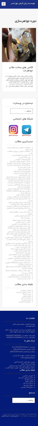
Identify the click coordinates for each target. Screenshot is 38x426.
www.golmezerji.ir (28, 358)
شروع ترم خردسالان (24, 187)
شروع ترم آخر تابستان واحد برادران (18, 165)
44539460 (18, 338)
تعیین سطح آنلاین (29, 362)
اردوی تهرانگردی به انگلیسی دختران (18, 206)
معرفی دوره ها (26, 300)
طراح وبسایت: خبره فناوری (10, 416)
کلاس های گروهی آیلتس (22, 216)
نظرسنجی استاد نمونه (23, 195)
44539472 (10, 338)
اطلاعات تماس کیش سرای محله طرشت (18, 179)
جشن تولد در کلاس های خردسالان (19, 203)
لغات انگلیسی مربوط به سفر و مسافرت (18, 243)
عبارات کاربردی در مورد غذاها (20, 249)
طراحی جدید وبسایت (23, 279)
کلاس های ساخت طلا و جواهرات (20, 204)
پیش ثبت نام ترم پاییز (23, 253)
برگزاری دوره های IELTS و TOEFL (18, 191)
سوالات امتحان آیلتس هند (21, 257)
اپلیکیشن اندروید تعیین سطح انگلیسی (17, 238)
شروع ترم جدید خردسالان (22, 171)
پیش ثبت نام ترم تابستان (22, 260)
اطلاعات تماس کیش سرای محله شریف (18, 177)
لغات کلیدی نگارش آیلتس (22, 251)
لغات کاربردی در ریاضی (23, 247)
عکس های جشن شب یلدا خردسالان (19, 232)
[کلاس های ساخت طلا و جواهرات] (19, 45)
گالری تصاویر (27, 296)
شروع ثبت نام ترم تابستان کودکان (19, 181)
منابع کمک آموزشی (25, 302)
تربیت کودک (27, 294)
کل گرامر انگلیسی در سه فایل (20, 275)
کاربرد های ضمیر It (24, 168)
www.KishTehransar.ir (20, 347)
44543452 (10, 336)
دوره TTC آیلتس (24, 158)
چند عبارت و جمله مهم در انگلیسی (19, 226)
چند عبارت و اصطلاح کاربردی (21, 155)
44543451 (18, 336)
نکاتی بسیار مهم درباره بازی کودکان (19, 228)
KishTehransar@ (19, 349)
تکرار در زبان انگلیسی (23, 222)
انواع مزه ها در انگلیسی (22, 160)
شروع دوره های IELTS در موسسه (19, 185)
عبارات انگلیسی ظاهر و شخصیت (20, 161)
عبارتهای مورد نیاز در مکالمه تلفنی (19, 255)
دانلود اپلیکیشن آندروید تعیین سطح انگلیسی (20, 368)
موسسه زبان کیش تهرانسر (23, 3)
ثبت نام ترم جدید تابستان (22, 173)
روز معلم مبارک (25, 193)
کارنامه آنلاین (18, 362)
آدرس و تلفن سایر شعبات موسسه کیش (22, 366)
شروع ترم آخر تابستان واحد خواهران (18, 163)
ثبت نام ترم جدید (24, 175)
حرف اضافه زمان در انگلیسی (21, 224)
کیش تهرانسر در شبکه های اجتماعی (18, 277)
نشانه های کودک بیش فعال (21, 230)
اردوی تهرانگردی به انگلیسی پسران (18, 197)
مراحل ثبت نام (26, 298)
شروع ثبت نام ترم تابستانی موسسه (19, 183)
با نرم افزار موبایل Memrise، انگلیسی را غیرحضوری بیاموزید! (19, 264)
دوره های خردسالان (24, 169)
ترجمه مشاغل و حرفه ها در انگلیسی (19, 258)
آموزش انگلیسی (25, 291)
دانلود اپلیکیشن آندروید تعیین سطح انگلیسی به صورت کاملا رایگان (20, 235)
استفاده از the (25, 218)
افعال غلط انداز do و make (21, 220)
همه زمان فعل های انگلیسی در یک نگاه (17, 245)
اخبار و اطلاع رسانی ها (24, 292)
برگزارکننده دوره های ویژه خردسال (19, 189)
